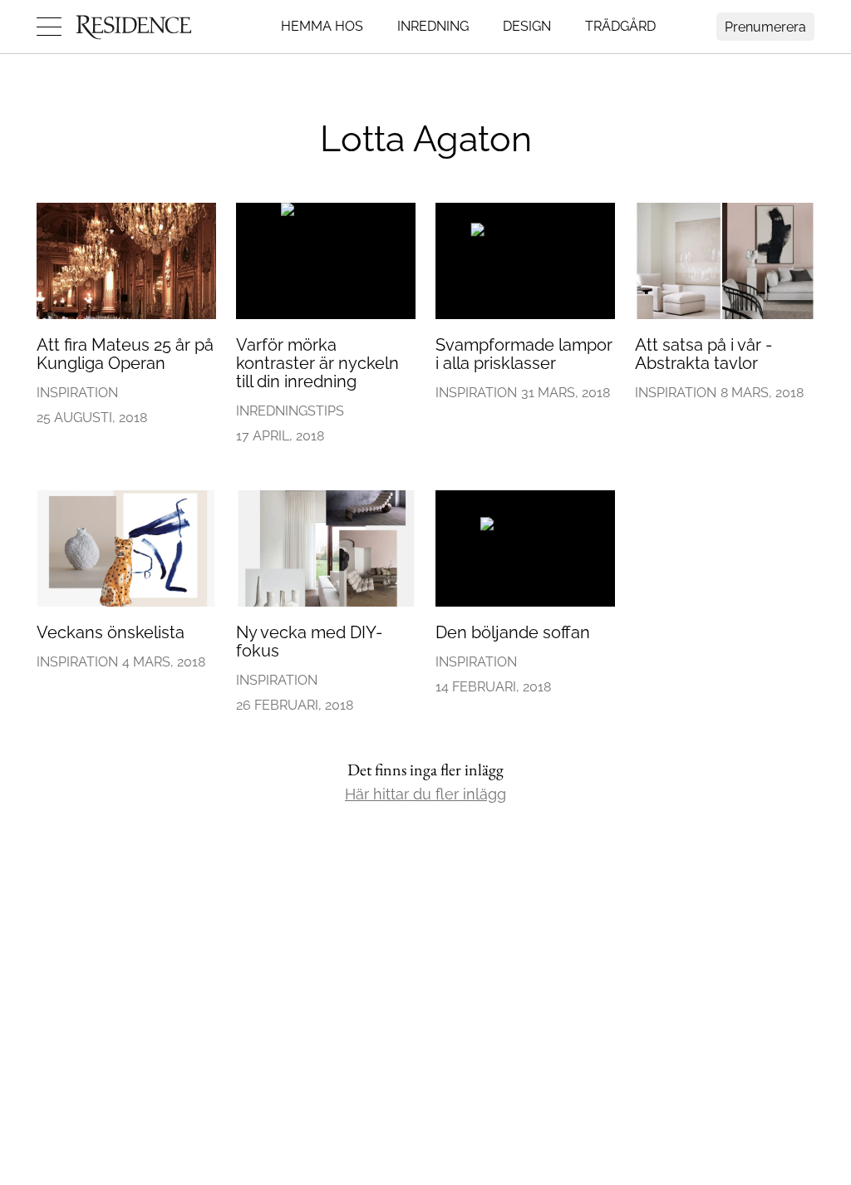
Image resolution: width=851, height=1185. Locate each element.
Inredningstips (290, 411)
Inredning (433, 26)
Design (527, 26)
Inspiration (77, 393)
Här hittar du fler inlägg (425, 794)
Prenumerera (765, 27)
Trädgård (620, 26)
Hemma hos (322, 26)
